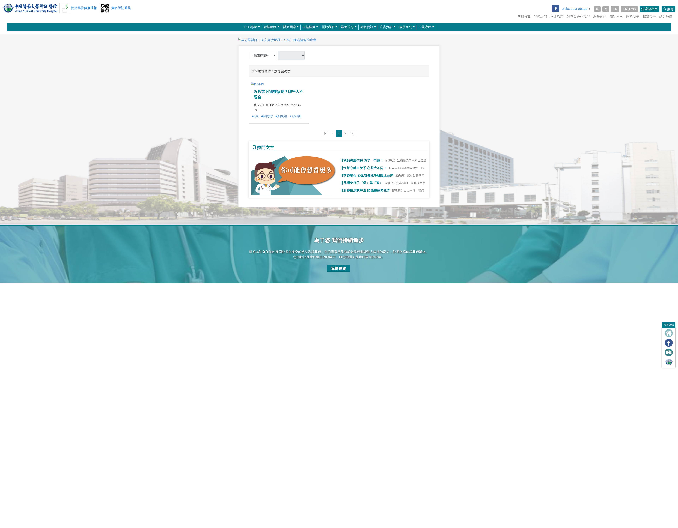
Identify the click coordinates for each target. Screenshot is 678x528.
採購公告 (649, 17)
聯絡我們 (632, 17)
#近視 (255, 116)
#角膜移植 (281, 116)
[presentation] (235, 40)
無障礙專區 (649, 9)
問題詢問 (540, 17)
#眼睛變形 (267, 116)
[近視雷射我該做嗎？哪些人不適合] (257, 84)
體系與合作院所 (578, 17)
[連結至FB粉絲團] (669, 343)
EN (615, 9)
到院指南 (616, 17)
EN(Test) (629, 9)
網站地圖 (665, 17)
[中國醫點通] (669, 362)
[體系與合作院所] (669, 352)
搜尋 (670, 9)
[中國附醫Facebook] (555, 8)
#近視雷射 (296, 116)
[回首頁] (669, 333)
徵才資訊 (557, 17)
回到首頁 (524, 17)
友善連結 (599, 17)
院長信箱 (338, 268)
